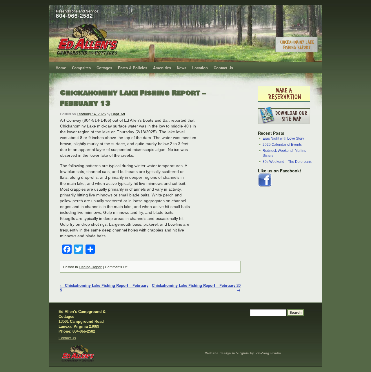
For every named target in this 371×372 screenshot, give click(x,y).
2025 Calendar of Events (282, 145)
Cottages (104, 67)
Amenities (162, 67)
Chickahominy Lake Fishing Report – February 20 (196, 287)
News (181, 67)
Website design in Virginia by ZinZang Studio (243, 353)
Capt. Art (118, 113)
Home (61, 67)
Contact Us (223, 67)
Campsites (81, 67)
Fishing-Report (90, 266)
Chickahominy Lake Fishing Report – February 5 (104, 287)
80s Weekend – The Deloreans (287, 162)
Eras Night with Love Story (283, 138)
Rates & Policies (132, 67)
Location (200, 67)
